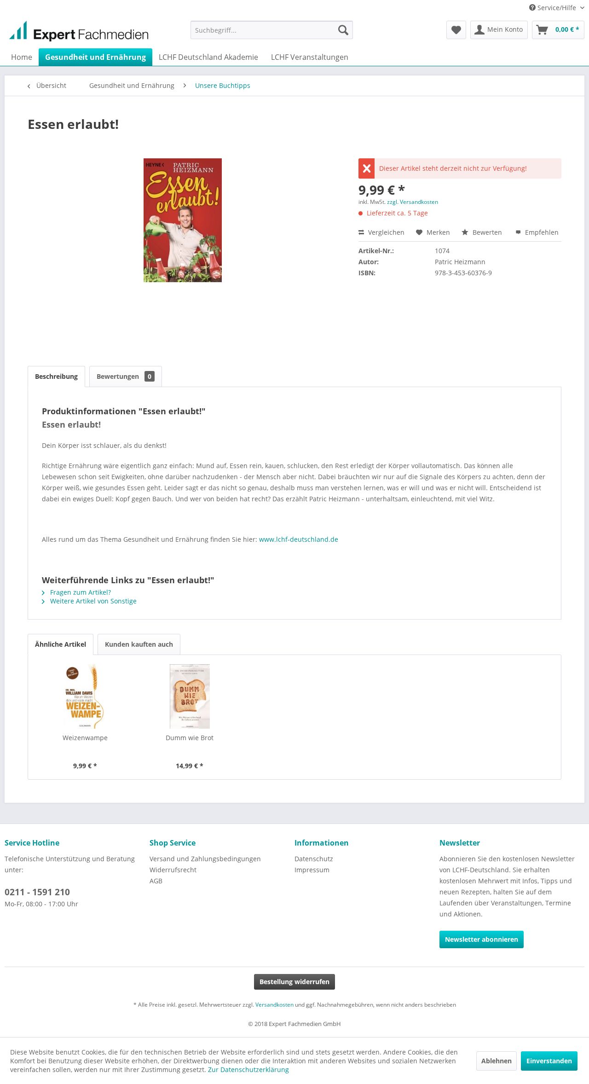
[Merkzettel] (456, 30)
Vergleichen (385, 232)
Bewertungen (124, 376)
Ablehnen (496, 1060)
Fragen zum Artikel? (79, 592)
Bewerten (487, 232)
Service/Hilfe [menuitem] (557, 7)
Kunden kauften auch (139, 644)
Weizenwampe (85, 737)
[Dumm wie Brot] (190, 696)
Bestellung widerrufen (294, 981)
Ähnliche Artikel (60, 644)
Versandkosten (274, 1005)
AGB (156, 880)
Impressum (311, 869)
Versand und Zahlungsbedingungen (205, 858)
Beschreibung (56, 376)
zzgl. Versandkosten (412, 202)
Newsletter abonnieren (481, 939)
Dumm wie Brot (190, 737)
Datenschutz (313, 858)
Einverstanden (549, 1060)
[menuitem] (272, 30)
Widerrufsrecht (173, 869)
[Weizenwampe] (85, 696)
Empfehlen (541, 232)
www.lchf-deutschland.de (298, 539)
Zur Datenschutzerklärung (248, 1069)
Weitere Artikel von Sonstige (92, 601)
